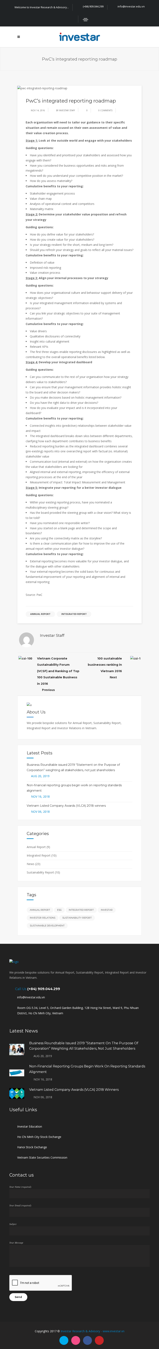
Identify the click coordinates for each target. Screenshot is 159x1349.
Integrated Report (74, 613)
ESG (59, 909)
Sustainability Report (40, 872)
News (30, 864)
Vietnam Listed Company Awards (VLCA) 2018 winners (66, 806)
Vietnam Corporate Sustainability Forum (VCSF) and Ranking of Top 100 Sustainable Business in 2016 (58, 671)
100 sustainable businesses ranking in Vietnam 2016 (105, 665)
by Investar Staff (65, 110)
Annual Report (40, 613)
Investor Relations (42, 917)
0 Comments (105, 110)
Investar (107, 909)
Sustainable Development (47, 925)
